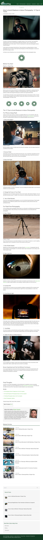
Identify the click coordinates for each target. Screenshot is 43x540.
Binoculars (7, 525)
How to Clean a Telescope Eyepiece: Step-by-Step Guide (19, 515)
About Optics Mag (6, 536)
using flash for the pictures (28, 385)
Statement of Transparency (30, 536)
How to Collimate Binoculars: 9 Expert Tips (17, 496)
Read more (22, 7)
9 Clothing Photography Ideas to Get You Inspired (13, 396)
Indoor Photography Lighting (9, 398)
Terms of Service (17, 536)
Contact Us (12, 536)
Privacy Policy (23, 536)
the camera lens (31, 116)
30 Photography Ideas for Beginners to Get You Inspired (14, 391)
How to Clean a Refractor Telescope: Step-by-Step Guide (20, 508)
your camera (27, 247)
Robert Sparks (16, 409)
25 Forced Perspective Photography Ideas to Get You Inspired (15, 393)
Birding (6, 528)
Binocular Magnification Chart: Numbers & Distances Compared (21, 502)
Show (11, 404)
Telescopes (7, 530)
